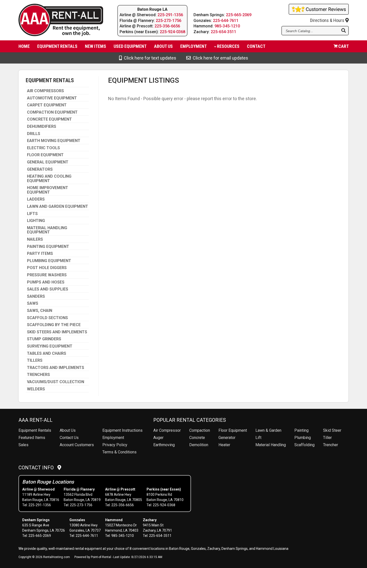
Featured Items (31, 437)
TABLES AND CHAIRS (46, 353)
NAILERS (35, 239)
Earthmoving (164, 444)
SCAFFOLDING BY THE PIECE (54, 325)
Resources (228, 46)
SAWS (32, 303)
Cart (343, 46)
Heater (224, 444)
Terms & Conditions (119, 452)
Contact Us (69, 437)
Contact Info (37, 468)
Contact (256, 46)
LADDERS (36, 199)
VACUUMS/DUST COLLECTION (55, 382)
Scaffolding (304, 444)
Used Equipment (130, 46)
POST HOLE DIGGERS (47, 268)
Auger (158, 437)
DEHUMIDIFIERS (41, 126)
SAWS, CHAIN (39, 310)
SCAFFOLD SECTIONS (47, 318)
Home (24, 46)
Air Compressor (167, 430)
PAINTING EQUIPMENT (48, 246)
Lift (258, 437)
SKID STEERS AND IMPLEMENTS (57, 332)
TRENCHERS (38, 374)
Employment (193, 46)
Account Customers (77, 444)
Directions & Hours (327, 20)
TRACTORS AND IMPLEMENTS (55, 367)
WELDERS (36, 389)
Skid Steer (332, 430)
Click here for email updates (219, 58)
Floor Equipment (232, 430)
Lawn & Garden (268, 430)
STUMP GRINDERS (44, 339)
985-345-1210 (227, 26)
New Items (95, 46)
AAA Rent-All (35, 420)
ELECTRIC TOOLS (43, 148)
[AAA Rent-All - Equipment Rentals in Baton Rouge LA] (59, 21)
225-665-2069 (238, 14)
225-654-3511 (223, 31)
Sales (23, 444)
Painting (301, 430)
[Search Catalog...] (343, 31)
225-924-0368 (172, 31)
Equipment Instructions (122, 430)
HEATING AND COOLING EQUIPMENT (49, 178)
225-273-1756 (168, 20)
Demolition (198, 444)
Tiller (327, 437)
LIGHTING (36, 220)
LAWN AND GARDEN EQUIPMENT (57, 206)
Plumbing (302, 437)
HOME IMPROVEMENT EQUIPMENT (47, 190)
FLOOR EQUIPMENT (45, 155)
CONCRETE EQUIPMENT (49, 119)
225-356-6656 (167, 26)
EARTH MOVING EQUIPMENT (53, 141)
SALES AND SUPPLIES (47, 289)
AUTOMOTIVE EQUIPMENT (52, 98)
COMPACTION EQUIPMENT (52, 112)
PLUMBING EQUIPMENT (49, 261)
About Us (68, 430)
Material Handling (270, 444)
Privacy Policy (114, 444)
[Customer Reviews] (319, 13)
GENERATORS (40, 169)
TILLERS (34, 360)
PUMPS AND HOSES (45, 282)
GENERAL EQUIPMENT (47, 162)
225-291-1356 (170, 14)
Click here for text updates (149, 58)
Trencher (330, 444)
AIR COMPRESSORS (45, 91)
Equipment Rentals (57, 46)
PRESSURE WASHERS (47, 275)
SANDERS (36, 296)
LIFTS (32, 214)
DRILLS (33, 134)
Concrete (197, 437)
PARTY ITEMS (40, 253)
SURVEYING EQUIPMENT (49, 346)
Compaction (199, 430)
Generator (226, 437)
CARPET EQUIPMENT (47, 105)
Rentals (34, 430)
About (163, 46)
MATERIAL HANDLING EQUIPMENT (47, 230)
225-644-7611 (225, 20)
